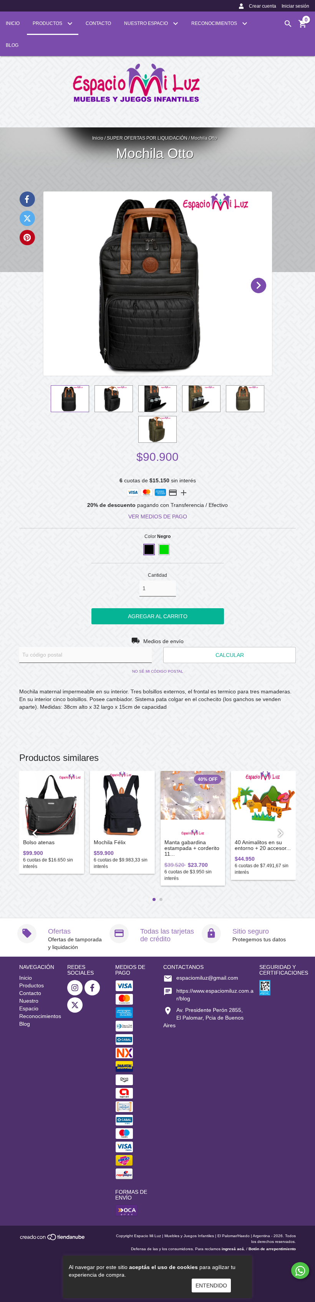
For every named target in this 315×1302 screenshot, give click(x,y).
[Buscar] (288, 23)
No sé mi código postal (157, 671)
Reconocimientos (214, 23)
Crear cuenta (262, 6)
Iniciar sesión (295, 6)
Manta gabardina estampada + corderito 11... (191, 848)
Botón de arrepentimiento (272, 1249)
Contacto (98, 23)
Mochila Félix (110, 842)
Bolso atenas (39, 842)
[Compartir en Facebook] (27, 199)
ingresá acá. (233, 1249)
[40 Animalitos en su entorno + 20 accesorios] (263, 803)
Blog (12, 45)
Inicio (13, 23)
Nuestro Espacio (146, 23)
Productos (48, 23)
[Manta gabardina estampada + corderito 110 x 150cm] (193, 803)
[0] (302, 26)
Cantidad (157, 575)
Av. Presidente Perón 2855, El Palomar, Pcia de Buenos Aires (203, 1017)
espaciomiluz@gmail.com (207, 978)
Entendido (211, 1285)
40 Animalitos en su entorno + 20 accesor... (263, 845)
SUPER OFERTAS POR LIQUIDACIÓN (147, 138)
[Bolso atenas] (51, 803)
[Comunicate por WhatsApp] (300, 1270)
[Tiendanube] (52, 1240)
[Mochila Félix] (122, 803)
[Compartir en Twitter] (27, 218)
